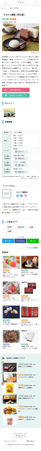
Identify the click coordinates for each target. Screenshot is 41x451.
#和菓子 (9, 227)
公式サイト (21, 151)
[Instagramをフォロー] (25, 196)
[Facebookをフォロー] (21, 196)
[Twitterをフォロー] (17, 196)
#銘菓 (9, 231)
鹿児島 (13, 19)
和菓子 (5, 19)
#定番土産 (20, 227)
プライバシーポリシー (11, 441)
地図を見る (21, 158)
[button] (32, 278)
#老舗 (31, 227)
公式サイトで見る (15, 95)
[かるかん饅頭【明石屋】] (25, 371)
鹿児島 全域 (12, 22)
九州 (3, 22)
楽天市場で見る (15, 90)
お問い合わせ (30, 441)
